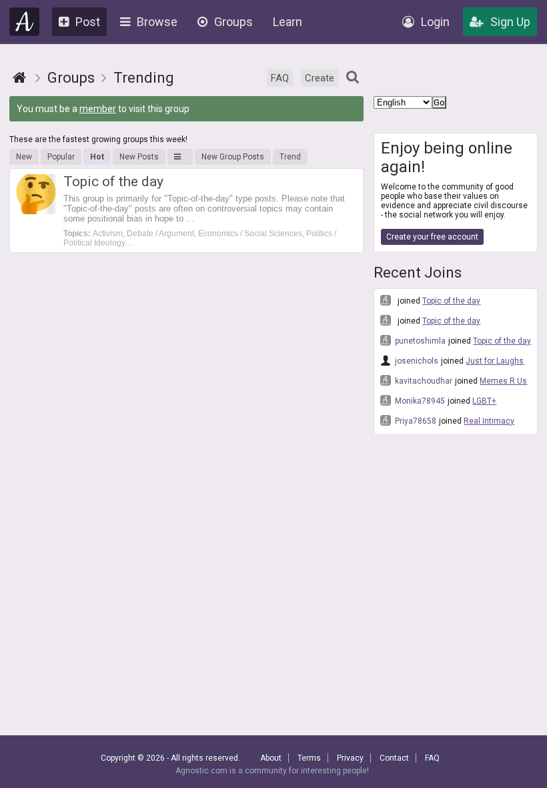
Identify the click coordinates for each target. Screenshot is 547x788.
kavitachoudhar (422, 381)
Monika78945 (419, 401)
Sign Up (510, 22)
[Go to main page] (19, 78)
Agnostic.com (24, 21)
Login (435, 22)
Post (87, 22)
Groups (233, 22)
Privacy (350, 758)
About (271, 758)
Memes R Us (503, 381)
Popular (61, 156)
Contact (394, 758)
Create (319, 78)
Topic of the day (451, 301)
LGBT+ (484, 401)
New (24, 156)
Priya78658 (414, 421)
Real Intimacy (489, 421)
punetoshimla (419, 341)
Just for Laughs (495, 361)
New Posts (139, 156)
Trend (290, 156)
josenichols (415, 361)
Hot (97, 156)
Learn (287, 22)
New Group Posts (232, 156)
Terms (309, 758)
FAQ (280, 78)
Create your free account (432, 237)
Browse (157, 22)
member (97, 108)
